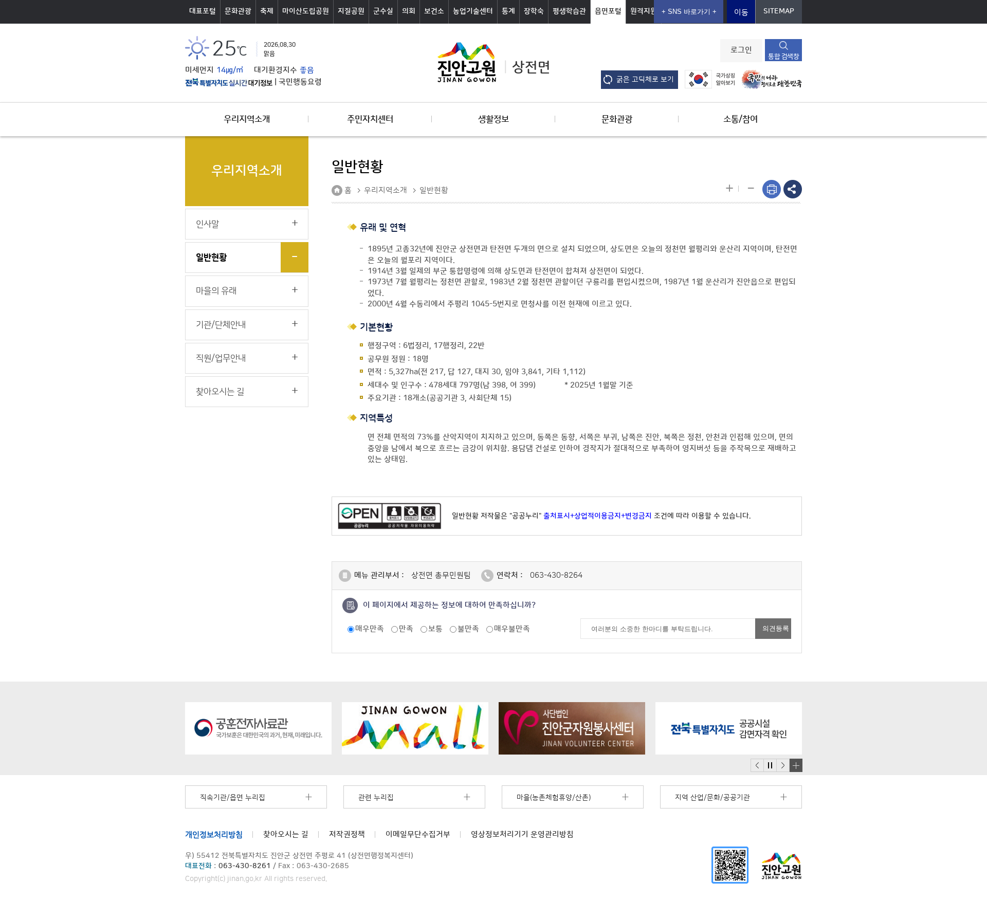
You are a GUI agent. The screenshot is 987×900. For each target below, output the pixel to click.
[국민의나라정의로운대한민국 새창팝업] (769, 79)
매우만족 (369, 629)
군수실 (383, 11)
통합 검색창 (783, 56)
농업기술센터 (473, 11)
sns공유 (792, 189)
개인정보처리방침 (214, 834)
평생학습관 (569, 11)
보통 (435, 629)
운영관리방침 (522, 834)
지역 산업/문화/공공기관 (712, 798)
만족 (406, 629)
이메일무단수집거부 (418, 834)
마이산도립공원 (305, 11)
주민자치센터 (370, 119)
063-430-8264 (556, 575)
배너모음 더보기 (795, 765)
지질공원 (351, 11)
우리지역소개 (247, 119)
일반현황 (211, 257)
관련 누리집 (376, 798)
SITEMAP (778, 11)
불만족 (468, 629)
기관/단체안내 (221, 324)
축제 (266, 11)
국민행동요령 (300, 82)
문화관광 (238, 11)
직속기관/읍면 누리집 (232, 798)
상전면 (531, 67)
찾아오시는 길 (220, 391)
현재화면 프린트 (771, 189)
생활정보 (493, 119)
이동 (741, 12)
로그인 (741, 50)
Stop (769, 766)
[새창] (730, 864)
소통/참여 (740, 119)
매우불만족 (512, 629)
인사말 (207, 224)
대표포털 (202, 11)
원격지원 (643, 11)
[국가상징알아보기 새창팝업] (707, 79)
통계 (508, 11)
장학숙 (534, 11)
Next (783, 766)
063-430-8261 (244, 866)
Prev (757, 766)
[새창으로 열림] (258, 728)
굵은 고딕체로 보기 (645, 80)
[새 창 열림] (228, 82)
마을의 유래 (216, 291)
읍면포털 (608, 11)
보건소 (434, 11)
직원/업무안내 (221, 358)
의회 (408, 11)
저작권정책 (347, 834)
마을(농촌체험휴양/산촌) (554, 798)
